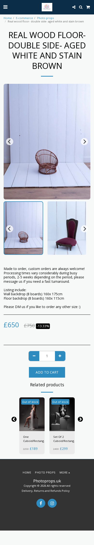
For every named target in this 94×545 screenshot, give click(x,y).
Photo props (45, 18)
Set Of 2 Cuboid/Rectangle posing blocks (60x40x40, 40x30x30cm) (64, 439)
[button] (5, 7)
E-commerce (24, 18)
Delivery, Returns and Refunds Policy (46, 490)
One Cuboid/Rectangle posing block (34, 439)
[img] (32, 414)
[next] (84, 141)
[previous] (9, 141)
